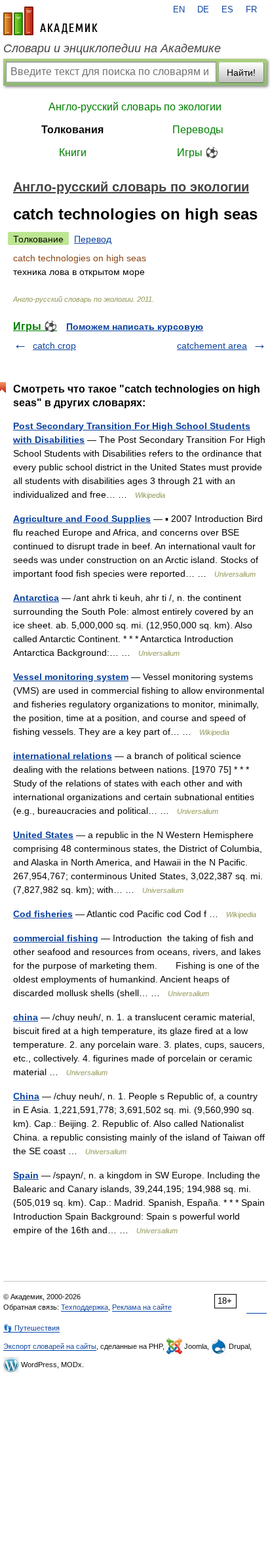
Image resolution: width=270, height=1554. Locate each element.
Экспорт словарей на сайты (49, 1346)
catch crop (54, 345)
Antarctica (36, 597)
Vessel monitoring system (70, 677)
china (25, 1017)
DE (203, 9)
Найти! (241, 72)
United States (43, 835)
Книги (73, 152)
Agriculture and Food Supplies (82, 518)
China (26, 1096)
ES (227, 9)
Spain (26, 1175)
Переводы (197, 129)
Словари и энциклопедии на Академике (112, 48)
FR (251, 9)
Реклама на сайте (142, 1307)
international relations (62, 756)
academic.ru (50, 21)
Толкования (72, 129)
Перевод (92, 239)
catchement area (212, 345)
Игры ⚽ (197, 152)
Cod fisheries (43, 914)
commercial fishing (55, 938)
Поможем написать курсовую (134, 326)
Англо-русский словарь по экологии (135, 106)
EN (179, 9)
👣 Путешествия (31, 1328)
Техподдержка (84, 1307)
